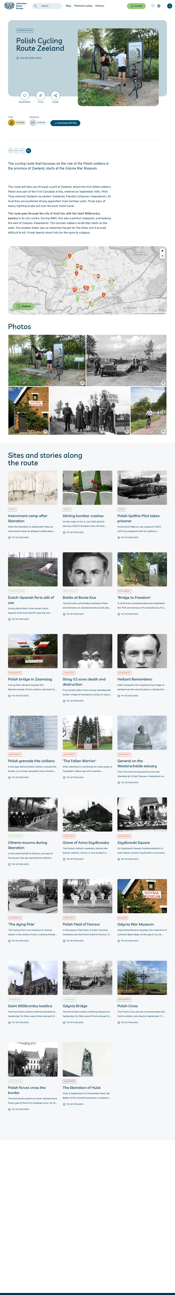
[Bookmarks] (153, 6)
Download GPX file (67, 123)
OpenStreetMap (149, 313)
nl (16, 151)
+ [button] (162, 251)
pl (22, 151)
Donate (138, 6)
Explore (26, 306)
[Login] (169, 6)
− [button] (162, 256)
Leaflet (136, 313)
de (10, 151)
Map (68, 6)
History (99, 6)
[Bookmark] (24, 95)
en (28, 151)
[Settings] (159, 6)
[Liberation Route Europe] (15, 6)
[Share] (55, 95)
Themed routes (83, 6)
